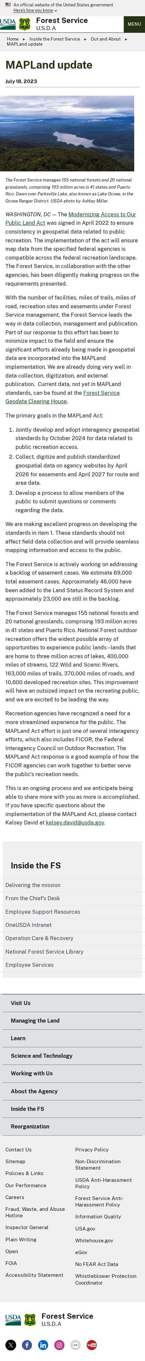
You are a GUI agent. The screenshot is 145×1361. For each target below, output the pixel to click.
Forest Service (62, 20)
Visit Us (20, 1003)
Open (11, 1251)
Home (13, 39)
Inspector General (27, 1227)
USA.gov (85, 1229)
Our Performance (26, 1185)
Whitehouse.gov (94, 1240)
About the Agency (34, 1091)
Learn (18, 1038)
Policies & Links (24, 1173)
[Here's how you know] (72, 8)
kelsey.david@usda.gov (75, 822)
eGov (81, 1252)
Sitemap (15, 1161)
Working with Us (32, 1073)
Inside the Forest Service (54, 39)
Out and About (106, 39)
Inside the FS (36, 865)
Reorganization (30, 1126)
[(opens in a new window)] (10, 1345)
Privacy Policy (92, 1149)
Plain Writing (20, 1239)
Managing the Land (35, 1021)
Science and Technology (41, 1056)
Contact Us (18, 1149)
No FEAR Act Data (96, 1264)
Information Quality (98, 1216)
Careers (14, 1197)
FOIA (11, 1263)
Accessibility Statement (34, 1275)
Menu (134, 24)
